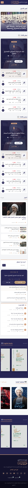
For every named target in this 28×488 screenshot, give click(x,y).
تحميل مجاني (18, 405)
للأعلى (13, 485)
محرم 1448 (23, 117)
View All (24, 343)
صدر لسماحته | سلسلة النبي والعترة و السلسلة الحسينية (16, 27)
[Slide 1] (15, 29)
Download (19, 368)
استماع (17, 61)
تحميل (8, 61)
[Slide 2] (13, 29)
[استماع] (3, 75)
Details (18, 365)
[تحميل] (3, 72)
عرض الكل (4, 382)
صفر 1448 (24, 35)
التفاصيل (13, 65)
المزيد (2, 197)
